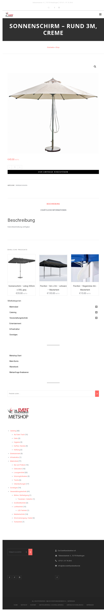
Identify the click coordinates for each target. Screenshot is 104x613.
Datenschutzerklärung (75, 605)
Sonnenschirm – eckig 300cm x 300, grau (21, 288)
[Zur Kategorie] (30, 552)
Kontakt (33, 605)
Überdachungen (21, 185)
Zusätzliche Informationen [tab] (53, 210)
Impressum (71, 601)
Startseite (50, 47)
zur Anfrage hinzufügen (53, 172)
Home (16, 605)
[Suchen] (97, 394)
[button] (95, 66)
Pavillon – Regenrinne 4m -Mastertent (85, 288)
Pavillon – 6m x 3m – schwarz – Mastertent (53, 288)
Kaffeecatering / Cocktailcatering (51, 605)
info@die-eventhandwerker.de (69, 566)
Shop (57, 47)
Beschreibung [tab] (53, 204)
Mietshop (24, 605)
